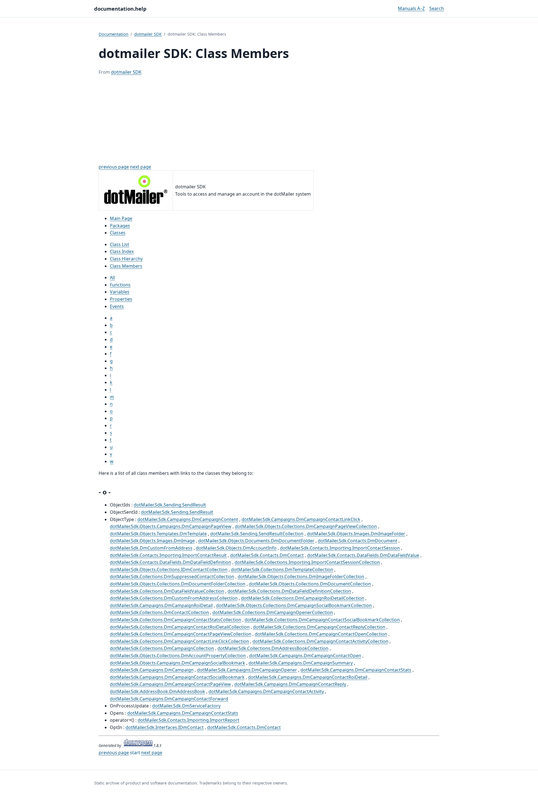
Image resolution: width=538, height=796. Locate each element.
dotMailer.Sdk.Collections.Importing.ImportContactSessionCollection (307, 562)
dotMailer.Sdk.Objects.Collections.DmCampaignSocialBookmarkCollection (294, 605)
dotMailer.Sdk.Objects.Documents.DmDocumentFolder (256, 541)
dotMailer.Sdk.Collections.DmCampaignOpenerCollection (272, 612)
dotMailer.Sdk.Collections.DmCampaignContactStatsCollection (175, 620)
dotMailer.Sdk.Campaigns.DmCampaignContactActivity (266, 691)
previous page (114, 167)
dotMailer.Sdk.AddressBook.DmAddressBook (157, 691)
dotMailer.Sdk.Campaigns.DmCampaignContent (187, 519)
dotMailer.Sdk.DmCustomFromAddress (151, 548)
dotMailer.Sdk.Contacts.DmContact (267, 555)
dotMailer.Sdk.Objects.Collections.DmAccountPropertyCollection (178, 655)
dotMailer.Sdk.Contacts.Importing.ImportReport (188, 720)
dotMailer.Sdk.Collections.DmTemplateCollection (282, 569)
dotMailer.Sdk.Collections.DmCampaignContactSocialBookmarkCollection (322, 620)
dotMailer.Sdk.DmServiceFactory (186, 706)
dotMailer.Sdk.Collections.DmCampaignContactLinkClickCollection (179, 641)
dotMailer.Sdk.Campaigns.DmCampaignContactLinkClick (301, 519)
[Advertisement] (269, 119)
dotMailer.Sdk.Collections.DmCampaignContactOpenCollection (321, 634)
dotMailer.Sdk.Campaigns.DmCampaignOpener (247, 670)
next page (140, 167)
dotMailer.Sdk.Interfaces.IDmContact (165, 727)
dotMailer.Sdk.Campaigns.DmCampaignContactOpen (305, 655)
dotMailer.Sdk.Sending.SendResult (170, 505)
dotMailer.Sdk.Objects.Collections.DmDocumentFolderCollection (177, 584)
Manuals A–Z (411, 8)
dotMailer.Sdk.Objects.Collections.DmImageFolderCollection (301, 576)
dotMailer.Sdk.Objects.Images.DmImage (152, 541)
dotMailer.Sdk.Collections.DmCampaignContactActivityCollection (320, 641)
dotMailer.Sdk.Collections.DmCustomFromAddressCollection (174, 598)
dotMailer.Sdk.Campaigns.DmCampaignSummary (301, 663)
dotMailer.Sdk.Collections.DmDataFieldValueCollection (167, 591)
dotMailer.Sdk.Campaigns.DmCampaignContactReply (290, 684)
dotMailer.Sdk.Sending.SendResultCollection (256, 534)
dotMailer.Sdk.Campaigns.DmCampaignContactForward (169, 699)
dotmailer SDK (148, 34)
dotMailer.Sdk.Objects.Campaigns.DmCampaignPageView (170, 526)
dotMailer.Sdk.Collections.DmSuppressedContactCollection (172, 576)
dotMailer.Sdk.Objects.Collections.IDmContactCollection (169, 569)
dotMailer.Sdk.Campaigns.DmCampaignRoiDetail (161, 605)
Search (436, 8)
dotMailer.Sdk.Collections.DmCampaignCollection (162, 648)
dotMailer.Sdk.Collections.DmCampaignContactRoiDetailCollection (180, 627)
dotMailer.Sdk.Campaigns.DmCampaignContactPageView (170, 684)
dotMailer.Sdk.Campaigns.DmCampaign (152, 670)
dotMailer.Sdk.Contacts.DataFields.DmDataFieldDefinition (170, 562)
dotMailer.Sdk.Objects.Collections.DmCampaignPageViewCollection (306, 526)
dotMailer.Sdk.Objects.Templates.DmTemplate (158, 534)
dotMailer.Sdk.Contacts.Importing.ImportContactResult (168, 555)
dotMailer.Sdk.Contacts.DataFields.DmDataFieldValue (363, 555)
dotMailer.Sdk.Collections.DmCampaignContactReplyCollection (319, 627)
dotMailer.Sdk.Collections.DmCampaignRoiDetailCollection (302, 598)
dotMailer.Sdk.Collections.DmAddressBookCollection (272, 648)
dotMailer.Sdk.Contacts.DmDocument (357, 541)
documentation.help (120, 8)
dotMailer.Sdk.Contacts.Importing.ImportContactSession (340, 548)
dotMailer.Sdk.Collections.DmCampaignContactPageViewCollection (180, 634)
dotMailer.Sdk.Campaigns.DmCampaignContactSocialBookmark (177, 677)
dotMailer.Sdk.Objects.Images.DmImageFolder (356, 534)
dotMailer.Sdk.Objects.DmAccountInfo (236, 548)
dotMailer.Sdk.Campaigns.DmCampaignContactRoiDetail (307, 677)
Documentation (113, 34)
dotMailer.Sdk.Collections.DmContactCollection (159, 612)
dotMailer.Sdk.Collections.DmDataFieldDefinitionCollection (289, 591)
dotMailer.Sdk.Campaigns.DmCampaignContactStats (355, 670)
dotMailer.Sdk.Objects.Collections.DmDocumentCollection (310, 584)
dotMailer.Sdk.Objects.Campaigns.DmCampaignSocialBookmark (177, 663)
